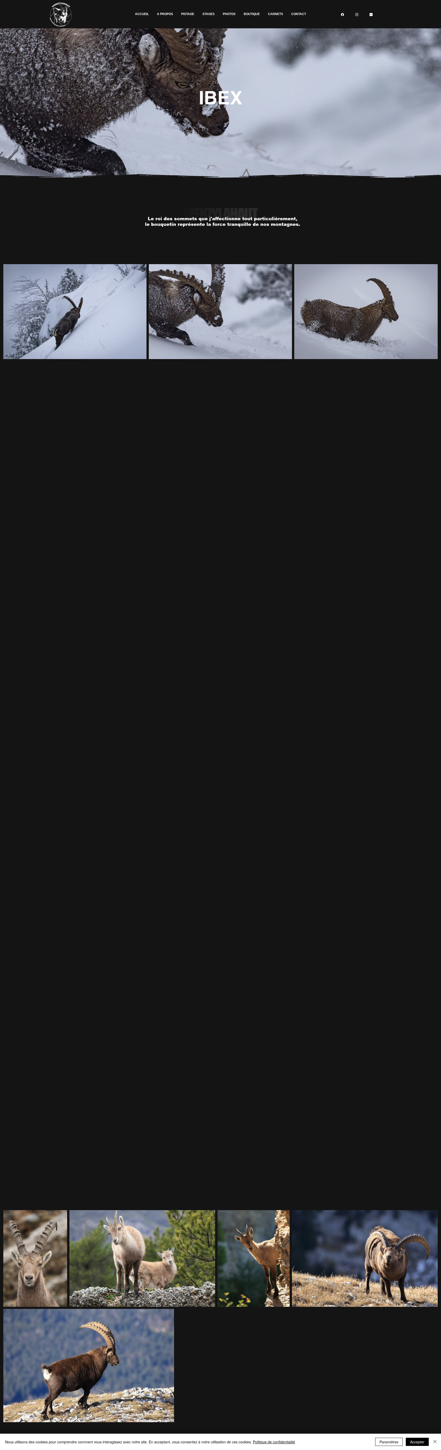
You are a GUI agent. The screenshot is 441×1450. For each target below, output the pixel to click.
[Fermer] (435, 1442)
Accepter (417, 1441)
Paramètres (388, 1441)
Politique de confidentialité (274, 1441)
